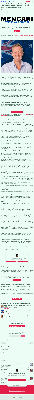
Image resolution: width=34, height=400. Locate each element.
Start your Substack (15, 397)
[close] (25, 369)
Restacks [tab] (6, 349)
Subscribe (27, 1)
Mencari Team (6, 312)
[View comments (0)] (4, 12)
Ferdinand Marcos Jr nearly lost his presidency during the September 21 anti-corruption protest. (14, 364)
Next (30, 343)
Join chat (17, 261)
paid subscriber (23, 26)
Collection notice (24, 395)
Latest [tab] (4, 360)
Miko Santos (10, 307)
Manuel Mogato (7, 366)
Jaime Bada (5, 307)
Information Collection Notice (17, 382)
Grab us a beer (26, 114)
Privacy (19, 395)
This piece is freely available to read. (6, 365)
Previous (4, 343)
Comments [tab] (2, 349)
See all (2, 382)
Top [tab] (1, 360)
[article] (17, 365)
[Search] (32, 360)
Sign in (31, 1)
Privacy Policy (23, 382)
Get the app (20, 397)
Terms (21, 395)
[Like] (1, 12)
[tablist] (4, 349)
